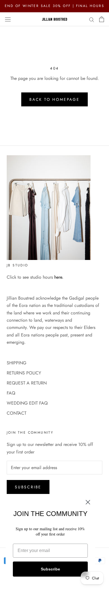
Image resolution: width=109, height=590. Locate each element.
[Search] (91, 19)
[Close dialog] (88, 502)
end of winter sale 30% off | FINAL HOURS (54, 5)
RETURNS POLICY (24, 373)
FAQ (11, 393)
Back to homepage (54, 99)
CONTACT (16, 413)
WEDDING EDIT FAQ (27, 403)
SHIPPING (16, 363)
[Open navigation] (8, 19)
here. (58, 277)
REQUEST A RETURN (27, 383)
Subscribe (28, 487)
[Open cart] (101, 19)
